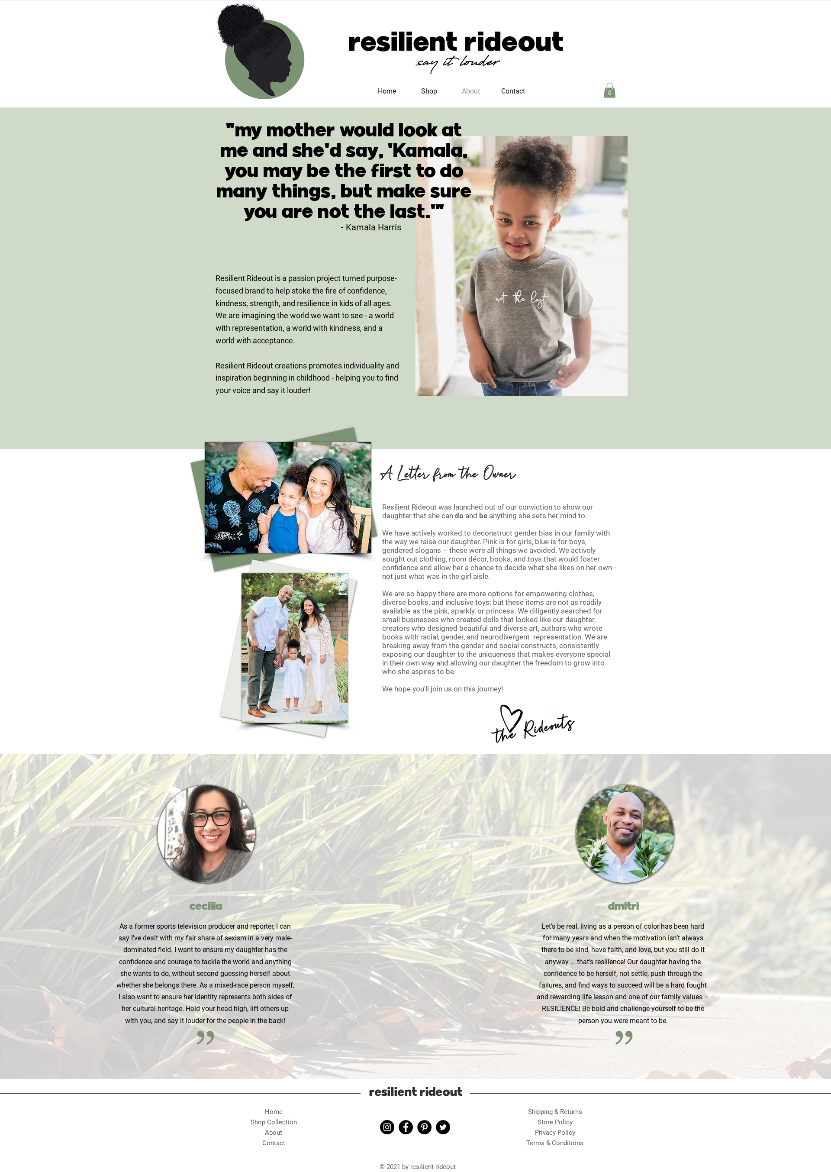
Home (274, 1112)
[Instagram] (387, 1127)
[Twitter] (443, 1127)
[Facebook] (406, 1127)
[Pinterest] (424, 1127)
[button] (609, 90)
